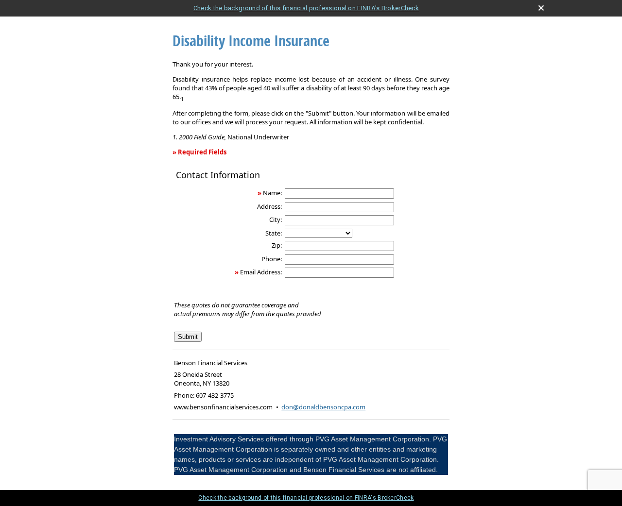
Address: (269, 206)
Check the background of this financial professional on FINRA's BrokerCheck (306, 8)
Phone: (271, 258)
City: (275, 219)
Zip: (277, 245)
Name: (272, 192)
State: (273, 233)
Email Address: (261, 272)
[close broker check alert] (541, 8)
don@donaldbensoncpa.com (323, 407)
